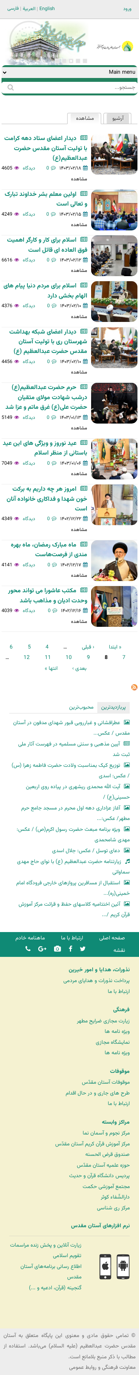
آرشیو (118, 118)
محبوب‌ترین (81, 707)
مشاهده (82, 118)
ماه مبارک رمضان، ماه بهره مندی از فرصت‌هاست (49, 550)
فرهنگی (121, 1010)
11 (48, 658)
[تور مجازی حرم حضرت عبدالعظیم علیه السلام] (31, 63)
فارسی (13, 8)
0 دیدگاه (36, 168)
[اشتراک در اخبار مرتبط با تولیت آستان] (134, 689)
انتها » (51, 668)
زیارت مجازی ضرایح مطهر (103, 1021)
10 (69, 658)
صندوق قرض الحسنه (107, 1154)
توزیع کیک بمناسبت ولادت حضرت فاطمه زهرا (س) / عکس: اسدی (71, 770)
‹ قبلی (88, 647)
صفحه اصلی (112, 938)
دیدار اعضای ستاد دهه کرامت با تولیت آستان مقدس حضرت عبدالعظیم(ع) (45, 148)
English (47, 9)
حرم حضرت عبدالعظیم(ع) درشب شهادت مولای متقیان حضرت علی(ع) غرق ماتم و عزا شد (46, 397)
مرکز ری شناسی (113, 1208)
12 (27, 658)
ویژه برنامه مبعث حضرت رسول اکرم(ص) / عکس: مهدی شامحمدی (73, 834)
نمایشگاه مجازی (113, 1042)
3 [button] (71, 61)
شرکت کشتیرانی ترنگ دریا (27, 1322)
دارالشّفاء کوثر (115, 1197)
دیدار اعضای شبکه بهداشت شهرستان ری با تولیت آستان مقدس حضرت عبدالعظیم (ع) (48, 342)
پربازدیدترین (113, 707)
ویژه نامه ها (117, 1031)
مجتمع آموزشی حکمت (106, 1187)
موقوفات (120, 1071)
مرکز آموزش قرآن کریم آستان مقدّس (92, 1144)
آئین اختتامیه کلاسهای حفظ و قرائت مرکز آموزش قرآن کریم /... (74, 909)
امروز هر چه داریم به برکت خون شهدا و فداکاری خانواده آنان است (47, 499)
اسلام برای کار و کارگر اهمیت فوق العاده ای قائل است (47, 245)
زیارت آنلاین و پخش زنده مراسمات (45, 1245)
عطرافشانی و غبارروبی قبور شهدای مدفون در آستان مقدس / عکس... (71, 728)
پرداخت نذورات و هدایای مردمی (96, 981)
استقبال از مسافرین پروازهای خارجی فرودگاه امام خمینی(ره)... (73, 888)
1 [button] (85, 61)
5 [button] (57, 61)
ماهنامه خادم (30, 938)
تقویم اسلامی (67, 1256)
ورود (127, 9)
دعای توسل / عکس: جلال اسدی (86, 851)
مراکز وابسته (116, 1122)
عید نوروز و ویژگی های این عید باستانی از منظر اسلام (45, 448)
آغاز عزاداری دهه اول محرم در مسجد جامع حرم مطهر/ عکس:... (75, 813)
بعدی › (79, 668)
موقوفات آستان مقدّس (106, 1082)
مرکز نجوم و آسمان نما (106, 1133)
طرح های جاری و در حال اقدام (98, 1093)
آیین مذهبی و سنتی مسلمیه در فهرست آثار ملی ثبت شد (74, 749)
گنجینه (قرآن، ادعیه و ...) (55, 1288)
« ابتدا (115, 647)
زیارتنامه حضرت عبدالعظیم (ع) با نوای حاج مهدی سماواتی (73, 867)
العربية (29, 9)
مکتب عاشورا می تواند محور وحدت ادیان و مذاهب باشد (47, 595)
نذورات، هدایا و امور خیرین (99, 970)
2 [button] (78, 61)
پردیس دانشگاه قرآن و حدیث (99, 1176)
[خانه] (115, 35)
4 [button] (64, 61)
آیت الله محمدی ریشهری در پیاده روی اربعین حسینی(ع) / (78, 792)
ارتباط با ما (72, 938)
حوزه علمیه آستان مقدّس (103, 1165)
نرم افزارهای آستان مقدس (100, 1226)
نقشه (119, 950)
